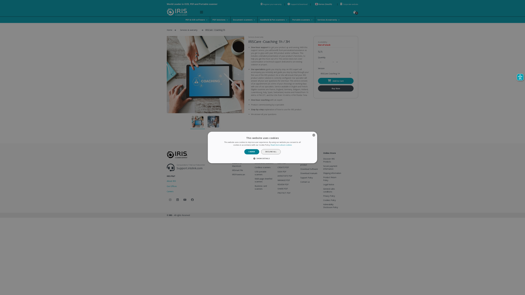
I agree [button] (251, 152)
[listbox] (313, 135)
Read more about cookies (281, 145)
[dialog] (262, 147)
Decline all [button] (270, 152)
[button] (262, 158)
